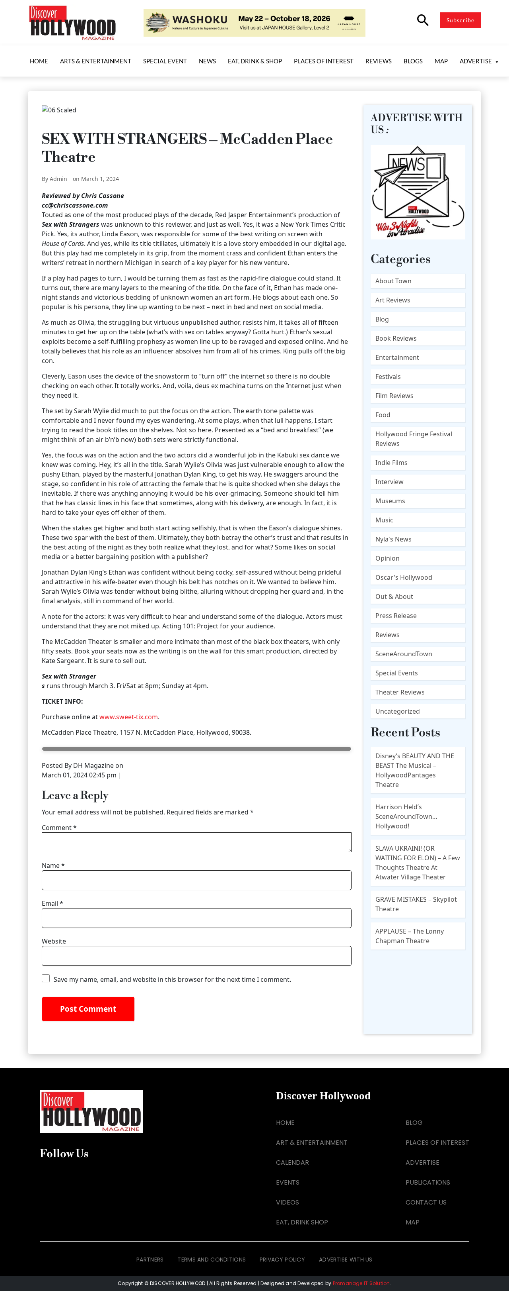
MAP (413, 1222)
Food (382, 414)
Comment (59, 827)
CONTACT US (426, 1202)
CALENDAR (292, 1162)
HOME (285, 1122)
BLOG (414, 1122)
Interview (389, 481)
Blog (382, 319)
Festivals (388, 376)
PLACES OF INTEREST (437, 1142)
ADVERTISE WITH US (346, 1260)
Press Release (396, 615)
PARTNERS (149, 1260)
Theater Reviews (400, 692)
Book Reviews (396, 338)
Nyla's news (393, 539)
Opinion (387, 558)
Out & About (394, 596)
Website (54, 941)
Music (384, 520)
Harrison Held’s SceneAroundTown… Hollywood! (406, 816)
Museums (390, 500)
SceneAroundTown (403, 653)
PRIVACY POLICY (282, 1260)
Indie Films (391, 462)
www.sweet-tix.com (128, 716)
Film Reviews (394, 395)
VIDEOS (287, 1202)
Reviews (387, 634)
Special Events (396, 673)
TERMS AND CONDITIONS (211, 1260)
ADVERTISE (422, 1162)
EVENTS (287, 1182)
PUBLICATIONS (428, 1182)
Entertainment (397, 357)
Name (53, 865)
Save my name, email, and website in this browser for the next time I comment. (172, 979)
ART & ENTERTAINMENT (312, 1142)
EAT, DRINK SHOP (302, 1222)
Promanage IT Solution (361, 1283)
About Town (393, 281)
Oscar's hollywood (403, 577)
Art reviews (392, 300)
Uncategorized (397, 711)
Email (52, 903)
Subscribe (460, 20)
